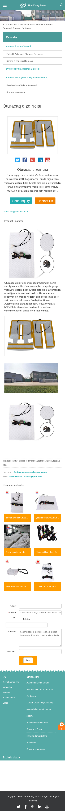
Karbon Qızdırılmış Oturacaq (19, 61)
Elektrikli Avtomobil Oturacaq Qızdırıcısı (24, 54)
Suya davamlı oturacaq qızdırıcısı (25, 476)
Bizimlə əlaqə (9, 697)
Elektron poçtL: (12, 615)
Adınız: (13, 606)
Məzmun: (11, 631)
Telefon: (26, 619)
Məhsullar (12, 24)
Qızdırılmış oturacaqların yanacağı (30, 472)
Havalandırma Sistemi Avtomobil (21, 85)
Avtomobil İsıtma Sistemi (31, 24)
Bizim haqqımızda (11, 682)
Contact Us (45, 201)
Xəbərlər (7, 692)
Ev (4, 24)
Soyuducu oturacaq (15, 92)
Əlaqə (5, 703)
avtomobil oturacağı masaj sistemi (23, 69)
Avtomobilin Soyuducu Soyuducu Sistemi (26, 77)
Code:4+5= (10, 651)
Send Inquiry (21, 201)
